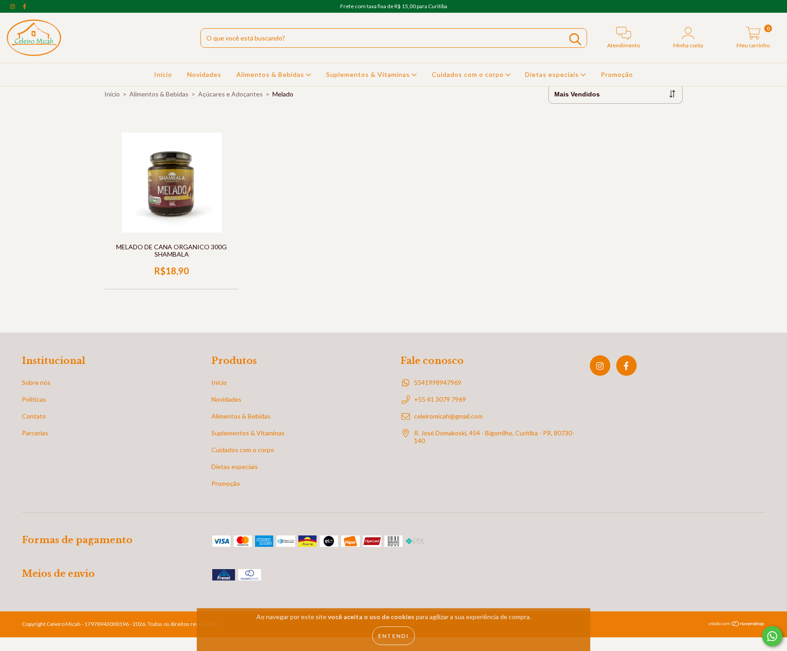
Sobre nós (36, 382)
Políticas (34, 399)
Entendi (393, 635)
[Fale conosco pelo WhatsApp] (772, 636)
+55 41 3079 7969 (440, 399)
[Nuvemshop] (736, 624)
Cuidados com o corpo (469, 74)
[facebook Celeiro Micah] (25, 6)
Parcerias (35, 433)
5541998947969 (437, 382)
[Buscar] (575, 39)
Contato (34, 416)
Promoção (617, 74)
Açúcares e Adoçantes (230, 94)
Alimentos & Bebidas (271, 74)
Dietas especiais (553, 74)
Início (163, 74)
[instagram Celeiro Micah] (13, 6)
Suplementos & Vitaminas (369, 74)
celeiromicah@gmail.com (448, 416)
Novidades (204, 74)
